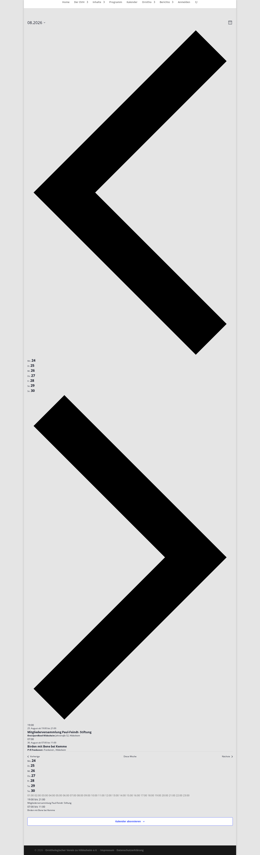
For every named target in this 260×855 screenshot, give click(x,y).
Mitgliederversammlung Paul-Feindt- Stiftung (59, 732)
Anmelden (184, 2)
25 (32, 765)
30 (33, 790)
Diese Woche (130, 756)
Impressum (107, 850)
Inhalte (97, 2)
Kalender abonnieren (128, 821)
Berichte (165, 2)
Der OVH (79, 2)
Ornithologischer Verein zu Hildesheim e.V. (71, 850)
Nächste (226, 756)
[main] (130, 426)
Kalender (132, 2)
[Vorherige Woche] (130, 356)
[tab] (31, 360)
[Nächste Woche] (130, 720)
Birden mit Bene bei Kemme (47, 746)
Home (66, 2)
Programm (115, 2)
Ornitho (147, 2)
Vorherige (35, 756)
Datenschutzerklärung (130, 850)
